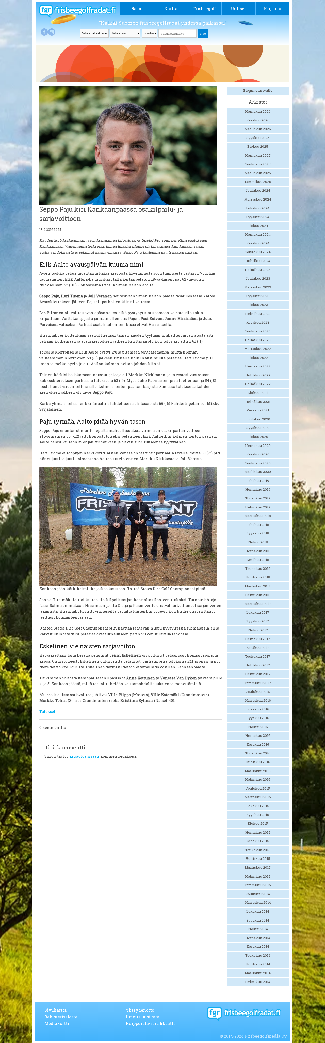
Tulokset (47, 711)
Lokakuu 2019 (257, 480)
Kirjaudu (272, 8)
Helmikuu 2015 (257, 876)
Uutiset (238, 8)
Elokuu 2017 (258, 630)
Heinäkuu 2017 (257, 639)
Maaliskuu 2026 (258, 129)
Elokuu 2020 (257, 436)
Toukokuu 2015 (257, 850)
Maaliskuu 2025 (258, 173)
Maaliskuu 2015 (258, 867)
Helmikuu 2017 (258, 674)
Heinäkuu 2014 (257, 937)
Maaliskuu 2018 (258, 586)
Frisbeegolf (204, 8)
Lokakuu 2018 (257, 524)
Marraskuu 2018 (258, 515)
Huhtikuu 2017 (257, 665)
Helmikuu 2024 (258, 269)
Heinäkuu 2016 (257, 735)
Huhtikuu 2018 (258, 577)
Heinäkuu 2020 (258, 445)
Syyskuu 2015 (258, 814)
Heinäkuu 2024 (258, 234)
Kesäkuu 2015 (258, 841)
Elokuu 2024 (257, 225)
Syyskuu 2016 (258, 718)
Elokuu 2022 (257, 357)
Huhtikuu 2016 (258, 762)
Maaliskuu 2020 (258, 471)
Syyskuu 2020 (257, 427)
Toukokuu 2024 (258, 252)
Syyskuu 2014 (258, 920)
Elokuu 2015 (258, 823)
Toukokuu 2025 (258, 164)
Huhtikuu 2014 (258, 964)
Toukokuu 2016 (257, 753)
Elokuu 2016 (258, 727)
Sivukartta (55, 1010)
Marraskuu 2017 (258, 603)
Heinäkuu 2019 (257, 489)
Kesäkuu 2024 (257, 243)
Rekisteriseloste (60, 1016)
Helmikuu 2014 (257, 981)
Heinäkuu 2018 (257, 551)
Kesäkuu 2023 (257, 322)
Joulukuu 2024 (258, 190)
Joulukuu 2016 (258, 691)
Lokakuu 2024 (257, 208)
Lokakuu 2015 (257, 806)
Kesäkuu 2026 (257, 120)
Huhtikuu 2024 (257, 260)
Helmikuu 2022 (258, 383)
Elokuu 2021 (258, 392)
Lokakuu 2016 (257, 709)
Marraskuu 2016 (258, 700)
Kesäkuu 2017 (257, 647)
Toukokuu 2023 (258, 331)
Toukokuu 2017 (257, 656)
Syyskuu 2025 (257, 137)
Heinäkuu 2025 (258, 155)
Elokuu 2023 (257, 304)
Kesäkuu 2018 (258, 559)
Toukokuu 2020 (258, 463)
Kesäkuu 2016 (258, 744)
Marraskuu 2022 (257, 348)
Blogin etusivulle (257, 90)
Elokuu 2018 (258, 542)
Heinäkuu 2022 (258, 366)
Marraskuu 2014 (258, 902)
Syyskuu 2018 (258, 533)
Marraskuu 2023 (257, 287)
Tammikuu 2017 (258, 683)
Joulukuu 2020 (258, 419)
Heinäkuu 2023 (258, 313)
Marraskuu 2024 (257, 199)
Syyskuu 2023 (257, 296)
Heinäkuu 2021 (257, 401)
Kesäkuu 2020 (257, 454)
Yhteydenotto (140, 1010)
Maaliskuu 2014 (258, 973)
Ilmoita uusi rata (142, 1016)
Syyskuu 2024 (257, 216)
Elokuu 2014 (258, 929)
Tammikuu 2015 (258, 885)
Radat (137, 8)
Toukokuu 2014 (257, 955)
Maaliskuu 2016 (258, 771)
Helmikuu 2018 (257, 595)
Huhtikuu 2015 (258, 858)
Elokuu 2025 (257, 146)
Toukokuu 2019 (257, 498)
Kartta (170, 8)
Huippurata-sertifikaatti (150, 1023)
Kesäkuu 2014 (258, 946)
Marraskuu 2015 (258, 797)
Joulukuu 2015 (258, 788)
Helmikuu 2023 (258, 340)
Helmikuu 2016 (257, 779)
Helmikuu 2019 (257, 507)
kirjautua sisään (84, 756)
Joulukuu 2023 (258, 278)
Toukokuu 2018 (257, 568)
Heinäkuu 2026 (258, 111)
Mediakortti (56, 1023)
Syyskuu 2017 (257, 621)
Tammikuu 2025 (257, 181)
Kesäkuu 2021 (258, 410)
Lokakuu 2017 (257, 612)
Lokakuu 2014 (257, 911)
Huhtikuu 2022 (257, 375)
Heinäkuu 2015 (257, 832)
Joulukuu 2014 (258, 894)
